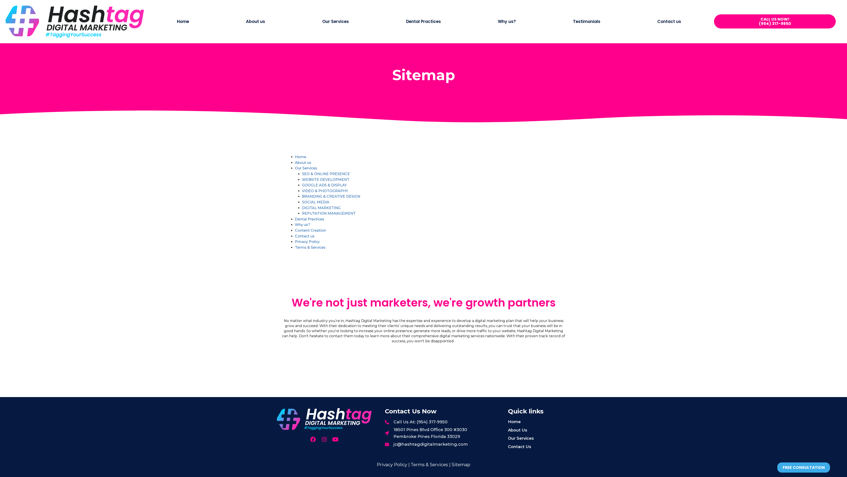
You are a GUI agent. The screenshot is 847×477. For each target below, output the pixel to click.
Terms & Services (310, 247)
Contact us (669, 22)
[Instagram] (324, 439)
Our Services (306, 168)
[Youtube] (335, 439)
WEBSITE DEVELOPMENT (325, 180)
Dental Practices (423, 22)
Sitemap (461, 464)
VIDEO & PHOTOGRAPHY (325, 191)
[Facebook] (313, 439)
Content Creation (310, 230)
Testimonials (586, 22)
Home (183, 22)
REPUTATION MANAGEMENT (329, 213)
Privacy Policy (307, 242)
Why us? (507, 22)
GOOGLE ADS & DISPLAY (324, 185)
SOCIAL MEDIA (315, 202)
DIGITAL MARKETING (321, 208)
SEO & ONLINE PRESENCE (326, 174)
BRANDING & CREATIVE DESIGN (331, 196)
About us (255, 22)
